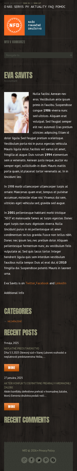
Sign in (26, 3)
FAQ (51, 7)
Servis (19, 7)
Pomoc (60, 7)
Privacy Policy (47, 450)
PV (27, 7)
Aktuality (39, 7)
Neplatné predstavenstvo (21, 348)
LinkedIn (60, 283)
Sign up (37, 3)
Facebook (42, 283)
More (11, 367)
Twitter (30, 283)
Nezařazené (15, 321)
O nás (8, 7)
